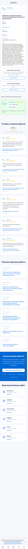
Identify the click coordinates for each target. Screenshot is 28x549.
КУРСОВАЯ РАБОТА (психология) (10, 211)
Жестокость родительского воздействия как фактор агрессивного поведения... (13, 188)
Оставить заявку (13, 77)
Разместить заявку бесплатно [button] (13, 370)
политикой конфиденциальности (12, 542)
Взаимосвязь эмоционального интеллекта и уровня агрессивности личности (13, 149)
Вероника (8, 220)
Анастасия (11, 102)
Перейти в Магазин (13, 89)
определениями (7, 543)
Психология (5, 35)
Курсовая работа (6, 27)
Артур (7, 137)
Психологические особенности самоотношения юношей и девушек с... (12, 249)
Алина (7, 198)
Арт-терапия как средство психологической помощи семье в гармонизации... (13, 170)
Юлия (7, 159)
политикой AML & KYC (17, 543)
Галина (8, 179)
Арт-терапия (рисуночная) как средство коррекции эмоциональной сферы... (12, 229)
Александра (9, 7)
